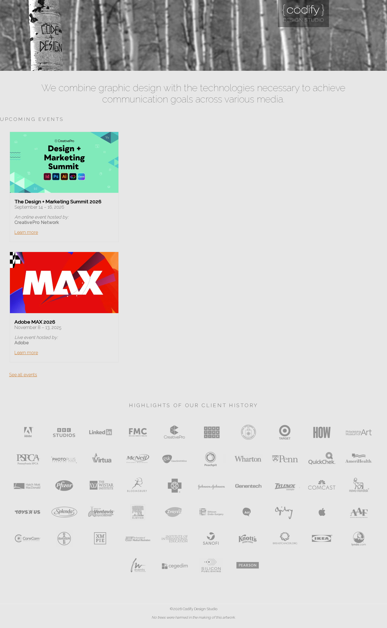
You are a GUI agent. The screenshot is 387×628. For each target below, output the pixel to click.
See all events (23, 374)
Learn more (26, 232)
